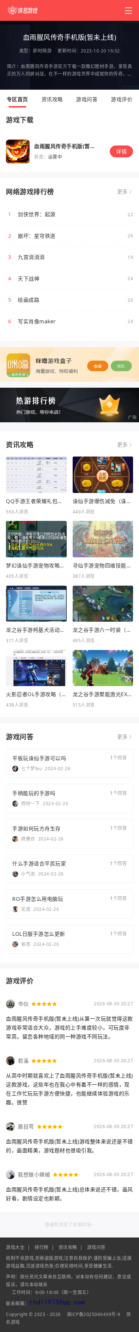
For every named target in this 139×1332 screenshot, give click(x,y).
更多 (122, 191)
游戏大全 (15, 1247)
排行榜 (41, 1247)
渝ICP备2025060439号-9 (93, 1314)
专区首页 (17, 99)
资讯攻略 (52, 99)
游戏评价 (121, 99)
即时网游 (42, 51)
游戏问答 (86, 99)
